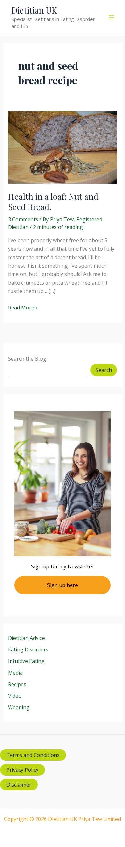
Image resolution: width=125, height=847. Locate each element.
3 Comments (23, 219)
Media (15, 672)
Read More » (23, 308)
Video (14, 695)
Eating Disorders (28, 649)
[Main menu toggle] (111, 17)
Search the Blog (27, 358)
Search (104, 369)
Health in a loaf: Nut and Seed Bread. (53, 201)
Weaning (18, 707)
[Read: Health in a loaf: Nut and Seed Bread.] (62, 146)
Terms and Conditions (33, 755)
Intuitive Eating (26, 661)
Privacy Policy (22, 769)
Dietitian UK (34, 10)
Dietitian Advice (26, 637)
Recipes (17, 684)
